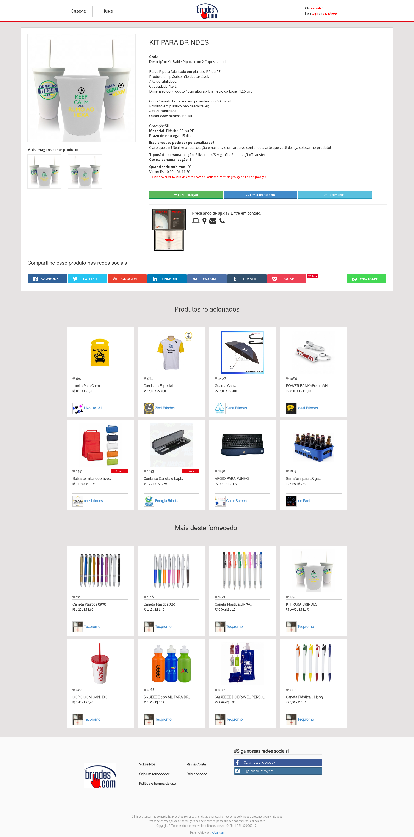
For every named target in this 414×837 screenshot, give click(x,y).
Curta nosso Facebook (259, 762)
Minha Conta (196, 764)
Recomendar (336, 195)
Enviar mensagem (262, 195)
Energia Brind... (166, 501)
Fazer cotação (187, 195)
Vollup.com (218, 832)
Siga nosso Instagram (258, 771)
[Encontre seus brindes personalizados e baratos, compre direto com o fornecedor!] (100, 775)
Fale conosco (197, 774)
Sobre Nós (147, 764)
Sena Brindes (236, 408)
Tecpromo (92, 627)
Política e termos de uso (157, 783)
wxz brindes (93, 501)
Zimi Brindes (165, 408)
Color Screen (236, 501)
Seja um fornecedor (154, 774)
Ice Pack (304, 501)
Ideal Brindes (307, 408)
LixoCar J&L (93, 408)
